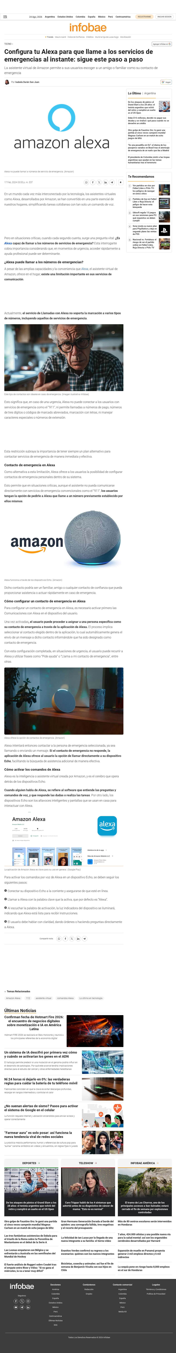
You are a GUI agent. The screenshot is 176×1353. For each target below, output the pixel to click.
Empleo (89, 1294)
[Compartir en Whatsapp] (86, 182)
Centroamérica (123, 16)
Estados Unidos (65, 16)
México (101, 16)
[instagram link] (28, 1301)
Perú (110, 16)
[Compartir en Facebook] (92, 182)
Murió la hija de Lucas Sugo (107, 37)
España (91, 16)
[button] (5, 16)
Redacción (88, 1289)
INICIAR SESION (164, 17)
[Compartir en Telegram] (112, 182)
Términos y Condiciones (156, 1289)
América (55, 1289)
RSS (55, 1325)
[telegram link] (22, 1307)
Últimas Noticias (56, 1320)
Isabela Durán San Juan (27, 82)
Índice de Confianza (76, 37)
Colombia (80, 16)
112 (28, 998)
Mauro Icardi (60, 37)
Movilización (125, 37)
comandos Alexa (65, 998)
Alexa (84, 269)
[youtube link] (16, 1307)
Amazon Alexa (13, 998)
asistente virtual (43, 998)
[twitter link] (22, 1301)
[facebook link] (16, 1301)
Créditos (89, 37)
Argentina (50, 16)
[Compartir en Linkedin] (105, 182)
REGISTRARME (144, 17)
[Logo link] (88, 27)
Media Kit (123, 1312)
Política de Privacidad (156, 1294)
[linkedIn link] (28, 1307)
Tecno (7, 44)
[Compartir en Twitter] (99, 182)
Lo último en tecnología (90, 998)
